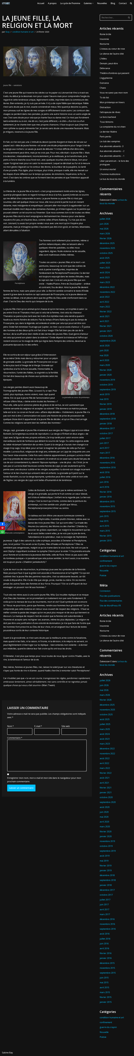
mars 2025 (105, 267)
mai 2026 (104, 228)
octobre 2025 (106, 253)
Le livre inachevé (108, 117)
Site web (66, 726)
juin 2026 (104, 223)
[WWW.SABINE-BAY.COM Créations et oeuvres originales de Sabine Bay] (6, 3)
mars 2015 (105, 530)
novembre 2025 (107, 248)
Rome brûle (105, 34)
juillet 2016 (105, 477)
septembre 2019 (108, 389)
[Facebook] (2, 524)
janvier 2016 (106, 496)
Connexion (105, 590)
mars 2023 (105, 282)
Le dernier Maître (108, 131)
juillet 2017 (105, 438)
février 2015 (105, 535)
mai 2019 (104, 399)
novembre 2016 (107, 462)
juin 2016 (104, 482)
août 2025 (105, 257)
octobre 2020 (106, 335)
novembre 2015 (107, 506)
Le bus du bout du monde (112, 179)
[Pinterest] (2, 528)
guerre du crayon (108, 565)
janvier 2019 (106, 409)
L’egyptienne (106, 78)
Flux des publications (110, 595)
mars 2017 (105, 452)
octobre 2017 (106, 433)
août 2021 (105, 316)
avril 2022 (104, 301)
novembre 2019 (107, 379)
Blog (113, 3)
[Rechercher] (129, 18)
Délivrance (105, 68)
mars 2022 (105, 306)
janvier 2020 (106, 374)
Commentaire (14, 737)
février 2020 (105, 370)
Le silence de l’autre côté (112, 53)
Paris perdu (105, 136)
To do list (104, 97)
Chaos (103, 87)
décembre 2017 (107, 428)
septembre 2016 (108, 467)
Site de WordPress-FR (110, 605)
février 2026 (105, 238)
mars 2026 (105, 233)
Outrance (104, 83)
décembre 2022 (107, 287)
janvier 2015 (106, 540)
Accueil (40, 3)
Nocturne (104, 43)
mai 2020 (104, 355)
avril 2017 (104, 447)
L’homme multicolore (110, 174)
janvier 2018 (106, 423)
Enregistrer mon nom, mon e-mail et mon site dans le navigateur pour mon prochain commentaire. (44, 779)
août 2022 (105, 296)
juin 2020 (104, 350)
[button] (92, 3)
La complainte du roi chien (112, 126)
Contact (123, 3)
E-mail (38, 726)
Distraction (105, 107)
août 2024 (105, 272)
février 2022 (105, 311)
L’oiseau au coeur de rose (112, 48)
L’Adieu (103, 58)
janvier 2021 (106, 331)
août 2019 (105, 394)
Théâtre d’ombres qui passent (114, 73)
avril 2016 (104, 487)
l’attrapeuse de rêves (110, 112)
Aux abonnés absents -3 (111, 146)
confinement (106, 560)
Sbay (7, 32)
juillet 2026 (105, 218)
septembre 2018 (108, 418)
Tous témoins (106, 121)
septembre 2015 (108, 511)
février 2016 (105, 491)
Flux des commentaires (111, 600)
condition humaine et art (23, 32)
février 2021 (105, 326)
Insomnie (104, 39)
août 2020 (105, 345)
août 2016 (105, 472)
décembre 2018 (107, 413)
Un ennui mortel (108, 169)
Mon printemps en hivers (112, 102)
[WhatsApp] (2, 532)
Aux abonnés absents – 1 (112, 156)
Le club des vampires (110, 141)
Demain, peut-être (109, 63)
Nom (10, 726)
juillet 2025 (105, 262)
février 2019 (105, 404)
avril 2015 (104, 525)
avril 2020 (104, 360)
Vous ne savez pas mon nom (114, 92)
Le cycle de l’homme (70, 3)
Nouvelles (102, 3)
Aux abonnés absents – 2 (112, 151)
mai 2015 (104, 521)
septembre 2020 (108, 340)
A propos (52, 3)
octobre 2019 (106, 384)
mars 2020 (105, 365)
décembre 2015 (107, 501)
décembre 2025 (107, 243)
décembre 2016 (107, 457)
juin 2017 (104, 443)
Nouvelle (104, 570)
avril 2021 (104, 321)
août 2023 (105, 277)
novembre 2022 (107, 292)
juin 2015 (104, 516)
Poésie (103, 575)
